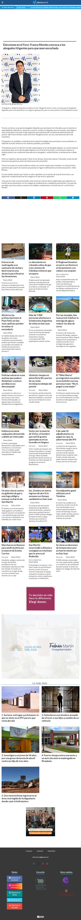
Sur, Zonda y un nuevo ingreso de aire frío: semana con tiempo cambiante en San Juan (40, 494)
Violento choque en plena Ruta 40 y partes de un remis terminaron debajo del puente (40, 381)
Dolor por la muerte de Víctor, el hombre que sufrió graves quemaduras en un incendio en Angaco (39, 437)
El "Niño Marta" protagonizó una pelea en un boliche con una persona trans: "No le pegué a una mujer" (67, 381)
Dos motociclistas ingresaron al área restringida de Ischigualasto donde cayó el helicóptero (19, 798)
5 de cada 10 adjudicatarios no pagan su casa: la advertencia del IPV (66, 435)
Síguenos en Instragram (15, 886)
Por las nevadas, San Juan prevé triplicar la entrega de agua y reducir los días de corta (67, 321)
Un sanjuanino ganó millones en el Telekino (66, 493)
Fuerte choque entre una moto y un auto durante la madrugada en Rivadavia (59, 758)
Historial (40, 851)
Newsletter (51, 851)
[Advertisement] (40, 25)
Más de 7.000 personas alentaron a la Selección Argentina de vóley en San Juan (40, 319)
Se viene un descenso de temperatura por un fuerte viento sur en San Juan (67, 549)
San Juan (32, 390)
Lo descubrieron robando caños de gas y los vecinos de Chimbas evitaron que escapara (35, 7)
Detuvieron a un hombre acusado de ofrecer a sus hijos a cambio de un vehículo (60, 718)
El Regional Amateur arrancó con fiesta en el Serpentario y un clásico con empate (67, 266)
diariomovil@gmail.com (40, 857)
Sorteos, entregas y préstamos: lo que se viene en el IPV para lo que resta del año (20, 718)
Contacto (29, 851)
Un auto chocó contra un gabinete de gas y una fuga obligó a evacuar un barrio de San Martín (13, 496)
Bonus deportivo (62, 274)
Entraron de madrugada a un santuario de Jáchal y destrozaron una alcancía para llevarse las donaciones (13, 269)
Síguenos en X (15, 900)
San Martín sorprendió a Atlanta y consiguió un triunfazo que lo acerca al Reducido (40, 551)
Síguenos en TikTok (15, 894)
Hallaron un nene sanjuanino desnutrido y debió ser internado (13, 434)
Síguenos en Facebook (15, 879)
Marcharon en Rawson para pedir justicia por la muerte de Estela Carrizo (13, 549)
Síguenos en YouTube (15, 906)
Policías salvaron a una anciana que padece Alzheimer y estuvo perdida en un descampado (13, 381)
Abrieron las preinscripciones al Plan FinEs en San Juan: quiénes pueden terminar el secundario (13, 322)
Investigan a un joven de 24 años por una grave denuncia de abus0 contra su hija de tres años (19, 758)
